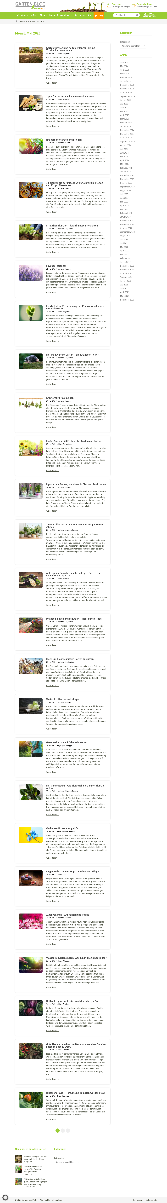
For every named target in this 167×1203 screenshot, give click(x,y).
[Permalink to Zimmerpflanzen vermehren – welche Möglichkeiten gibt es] (31, 531)
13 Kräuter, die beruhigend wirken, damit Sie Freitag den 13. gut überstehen (74, 184)
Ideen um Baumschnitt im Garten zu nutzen (70, 659)
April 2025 (124, 115)
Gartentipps (79, 15)
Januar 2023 (125, 217)
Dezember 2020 (127, 300)
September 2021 (127, 277)
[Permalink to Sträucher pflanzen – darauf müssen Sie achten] (31, 232)
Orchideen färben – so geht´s (62, 828)
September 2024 (127, 141)
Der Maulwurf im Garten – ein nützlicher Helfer (72, 354)
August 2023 (125, 190)
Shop (100, 16)
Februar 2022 (126, 258)
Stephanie (60, 143)
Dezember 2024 (127, 130)
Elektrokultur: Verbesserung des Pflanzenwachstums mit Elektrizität (75, 307)
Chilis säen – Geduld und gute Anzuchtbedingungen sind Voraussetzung (35, 1182)
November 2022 (127, 224)
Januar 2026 (125, 81)
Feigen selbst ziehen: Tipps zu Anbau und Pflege (72, 871)
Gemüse (24, 15)
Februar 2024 (126, 168)
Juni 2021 (124, 288)
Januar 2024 (125, 172)
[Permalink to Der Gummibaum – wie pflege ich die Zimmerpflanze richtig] (31, 792)
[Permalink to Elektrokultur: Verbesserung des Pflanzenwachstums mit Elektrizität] (31, 313)
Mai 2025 (124, 111)
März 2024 (124, 164)
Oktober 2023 (126, 183)
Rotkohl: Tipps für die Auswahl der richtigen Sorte (73, 1001)
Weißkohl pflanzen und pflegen (63, 699)
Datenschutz (151, 1200)
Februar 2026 (126, 77)
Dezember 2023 (127, 175)
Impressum (138, 1200)
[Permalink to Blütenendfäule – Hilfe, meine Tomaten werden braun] (31, 1100)
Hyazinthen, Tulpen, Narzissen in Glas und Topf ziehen (76, 484)
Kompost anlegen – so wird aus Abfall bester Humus (36, 1158)
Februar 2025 (126, 122)
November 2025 (127, 89)
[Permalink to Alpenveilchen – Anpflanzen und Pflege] (31, 921)
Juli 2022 (124, 239)
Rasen (52, 15)
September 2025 (127, 96)
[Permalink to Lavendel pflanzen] (31, 273)
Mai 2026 (124, 66)
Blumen (43, 15)
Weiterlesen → (52, 83)
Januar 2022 (125, 262)
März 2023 (124, 209)
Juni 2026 (124, 62)
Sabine (59, 53)
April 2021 (124, 292)
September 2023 (127, 187)
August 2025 (125, 100)
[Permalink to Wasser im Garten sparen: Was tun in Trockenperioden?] (31, 965)
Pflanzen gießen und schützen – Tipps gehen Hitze (74, 618)
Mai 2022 (124, 247)
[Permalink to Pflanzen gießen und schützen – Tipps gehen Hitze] (31, 625)
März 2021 (124, 296)
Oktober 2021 (126, 273)
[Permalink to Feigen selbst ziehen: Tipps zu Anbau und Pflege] (31, 878)
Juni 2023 (124, 198)
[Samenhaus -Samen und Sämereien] (149, 17)
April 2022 (124, 251)
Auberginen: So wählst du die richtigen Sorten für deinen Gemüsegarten (73, 574)
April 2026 (124, 70)
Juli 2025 (124, 104)
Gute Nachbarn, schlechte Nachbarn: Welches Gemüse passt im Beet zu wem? (76, 1045)
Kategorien (125, 42)
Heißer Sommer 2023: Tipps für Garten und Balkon (73, 441)
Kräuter (34, 15)
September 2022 (127, 232)
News (90, 15)
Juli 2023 (124, 194)
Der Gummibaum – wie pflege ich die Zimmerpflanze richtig (75, 786)
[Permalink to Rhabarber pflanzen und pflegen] (31, 146)
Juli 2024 (124, 149)
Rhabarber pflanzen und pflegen (64, 139)
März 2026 (124, 74)
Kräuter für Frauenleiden (60, 397)
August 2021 (125, 281)
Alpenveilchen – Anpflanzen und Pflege (67, 914)
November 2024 (127, 134)
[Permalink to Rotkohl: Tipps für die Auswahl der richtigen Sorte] (31, 1008)
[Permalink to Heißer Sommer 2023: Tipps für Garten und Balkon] (31, 448)
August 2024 (125, 145)
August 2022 (125, 236)
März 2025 (124, 119)
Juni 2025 (124, 107)
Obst (65, 875)
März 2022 (124, 254)
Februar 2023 (126, 213)
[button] (5, 1197)
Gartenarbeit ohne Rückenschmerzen (66, 742)
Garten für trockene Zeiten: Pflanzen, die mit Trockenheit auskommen (70, 49)
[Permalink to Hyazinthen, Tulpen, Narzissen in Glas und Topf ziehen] (31, 491)
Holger (59, 745)
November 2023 (127, 179)
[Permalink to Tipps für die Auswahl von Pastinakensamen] (31, 103)
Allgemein (66, 53)
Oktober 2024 (126, 138)
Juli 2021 (124, 285)
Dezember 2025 (127, 85)
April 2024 (124, 160)
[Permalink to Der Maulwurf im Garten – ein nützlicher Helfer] (31, 361)
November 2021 (127, 269)
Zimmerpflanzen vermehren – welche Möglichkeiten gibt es (75, 525)
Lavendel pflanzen (56, 265)
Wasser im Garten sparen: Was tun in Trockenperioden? (76, 957)
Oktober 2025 (126, 92)
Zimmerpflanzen (64, 15)
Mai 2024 (124, 156)
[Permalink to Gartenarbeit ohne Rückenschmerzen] (31, 749)
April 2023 (124, 205)
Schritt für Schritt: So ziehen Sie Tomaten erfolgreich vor (33, 1169)
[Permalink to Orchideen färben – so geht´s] (31, 835)
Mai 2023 (124, 202)
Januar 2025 (125, 126)
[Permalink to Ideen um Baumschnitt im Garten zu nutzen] (31, 666)
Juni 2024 (124, 153)
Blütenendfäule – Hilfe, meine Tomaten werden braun (75, 1092)
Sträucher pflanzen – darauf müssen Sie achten (72, 225)
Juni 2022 (124, 243)
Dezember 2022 (127, 221)
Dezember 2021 (127, 266)
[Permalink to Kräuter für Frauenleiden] (31, 405)
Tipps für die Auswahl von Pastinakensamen (70, 96)
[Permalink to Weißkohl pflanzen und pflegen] (31, 706)
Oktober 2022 (126, 228)
